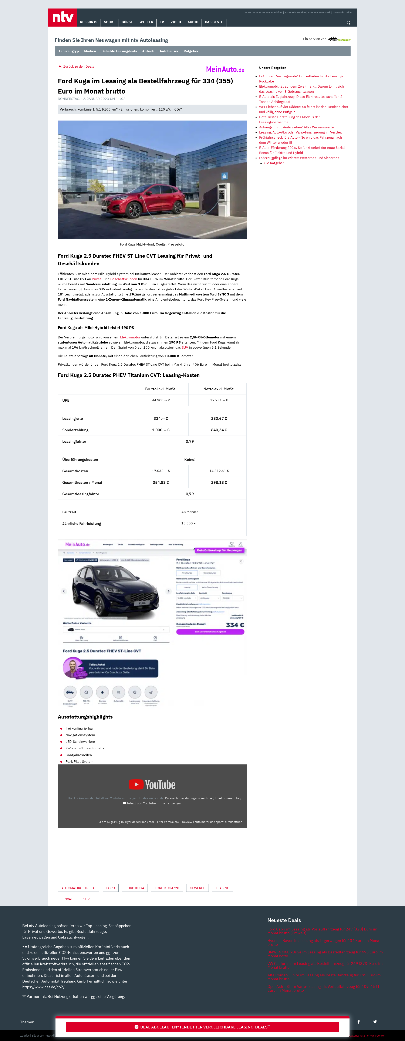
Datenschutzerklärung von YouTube (203, 798)
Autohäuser (169, 51)
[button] (62, 18)
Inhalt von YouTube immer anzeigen (154, 803)
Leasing (222, 888)
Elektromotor (130, 337)
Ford (110, 888)
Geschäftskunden (123, 279)
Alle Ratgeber (273, 163)
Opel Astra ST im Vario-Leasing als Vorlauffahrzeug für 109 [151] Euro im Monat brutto (323, 988)
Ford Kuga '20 (167, 888)
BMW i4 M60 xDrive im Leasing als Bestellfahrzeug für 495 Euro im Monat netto (325, 954)
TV (162, 22)
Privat (96, 279)
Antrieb (148, 51)
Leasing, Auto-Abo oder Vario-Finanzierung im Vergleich (301, 132)
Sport (109, 22)
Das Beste (214, 22)
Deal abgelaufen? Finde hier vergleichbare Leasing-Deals (204, 1027)
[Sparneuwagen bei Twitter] (375, 1021)
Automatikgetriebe (78, 888)
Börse (127, 22)
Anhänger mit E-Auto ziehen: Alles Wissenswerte (296, 127)
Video (176, 22)
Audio (193, 22)
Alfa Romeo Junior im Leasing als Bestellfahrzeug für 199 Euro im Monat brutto (324, 977)
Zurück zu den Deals (78, 66)
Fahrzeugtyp (69, 51)
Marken (90, 51)
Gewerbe (197, 888)
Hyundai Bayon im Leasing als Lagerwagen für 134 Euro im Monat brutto (324, 942)
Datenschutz (357, 1035)
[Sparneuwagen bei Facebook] (358, 1021)
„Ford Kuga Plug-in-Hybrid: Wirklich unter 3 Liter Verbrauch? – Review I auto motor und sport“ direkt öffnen (170, 822)
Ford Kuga (135, 888)
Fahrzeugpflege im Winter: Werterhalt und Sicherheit (299, 158)
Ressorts (88, 22)
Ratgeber (191, 51)
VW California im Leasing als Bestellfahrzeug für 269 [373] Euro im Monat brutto (325, 965)
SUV (185, 347)
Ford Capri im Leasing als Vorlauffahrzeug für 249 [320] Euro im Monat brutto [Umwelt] (322, 931)
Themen (27, 1022)
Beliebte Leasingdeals (119, 51)
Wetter (146, 22)
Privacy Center (376, 1035)
